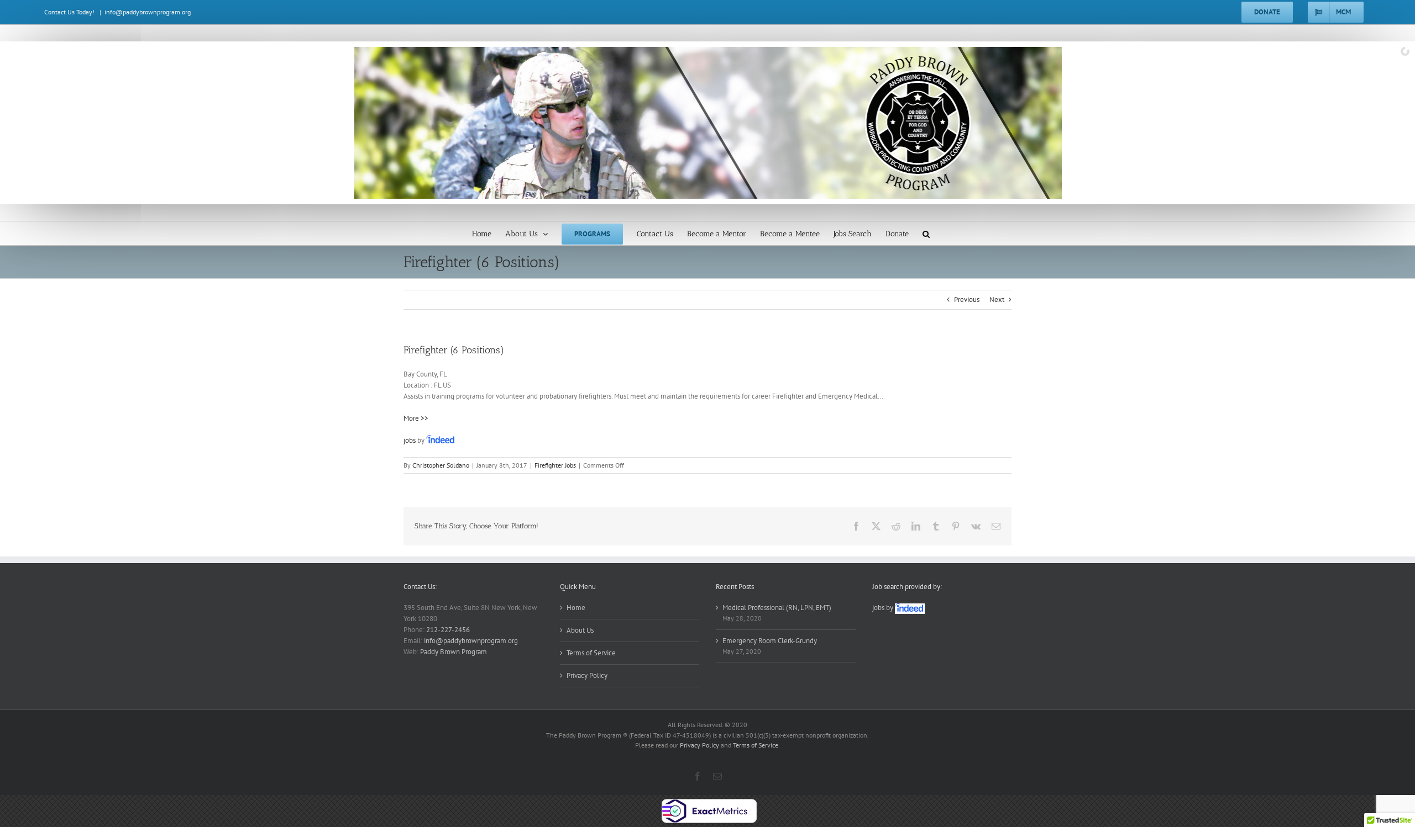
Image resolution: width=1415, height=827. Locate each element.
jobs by (883, 607)
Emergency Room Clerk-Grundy (769, 640)
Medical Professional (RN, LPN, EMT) (776, 607)
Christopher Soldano (440, 465)
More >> (415, 418)
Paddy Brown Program (453, 651)
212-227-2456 (448, 629)
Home (576, 607)
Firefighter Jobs (555, 465)
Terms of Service (591, 653)
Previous (966, 299)
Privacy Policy (587, 675)
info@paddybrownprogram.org (147, 12)
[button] (926, 233)
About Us (580, 630)
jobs (409, 440)
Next (996, 299)
